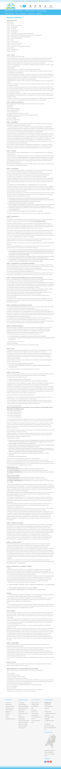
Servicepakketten (35, 706)
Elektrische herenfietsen (23, 708)
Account (45, 7)
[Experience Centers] (50, 748)
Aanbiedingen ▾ (23, 13)
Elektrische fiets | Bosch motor (23, 714)
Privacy (7, 717)
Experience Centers (35, 703)
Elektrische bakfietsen (23, 726)
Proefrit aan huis (35, 712)
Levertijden (8, 713)
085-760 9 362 (48, 712)
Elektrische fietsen (22, 704)
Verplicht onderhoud (10, 708)
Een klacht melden (9, 710)
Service (35, 7)
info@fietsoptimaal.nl (49, 720)
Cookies (7, 715)
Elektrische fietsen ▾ (9, 11)
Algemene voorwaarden (10, 719)
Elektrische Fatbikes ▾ (9, 13)
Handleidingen (8, 704)
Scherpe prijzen (35, 715)
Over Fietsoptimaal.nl (36, 720)
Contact (40, 7)
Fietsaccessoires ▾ (31, 13)
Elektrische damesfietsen (24, 706)
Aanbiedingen (21, 703)
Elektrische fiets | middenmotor (22, 711)
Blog (32, 708)
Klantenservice (8, 703)
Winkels (30, 7)
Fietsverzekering (35, 713)
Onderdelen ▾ (39, 13)
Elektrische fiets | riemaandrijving (22, 718)
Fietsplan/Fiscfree (35, 704)
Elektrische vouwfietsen (41, 11)
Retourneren (8, 712)
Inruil (32, 722)
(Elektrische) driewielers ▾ (30, 11)
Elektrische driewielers (23, 724)
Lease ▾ (16, 13)
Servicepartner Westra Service (36, 718)
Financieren (34, 710)
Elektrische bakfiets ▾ (19, 11)
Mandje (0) (51, 7)
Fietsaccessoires (22, 728)
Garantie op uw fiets (10, 706)
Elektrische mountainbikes (24, 720)
